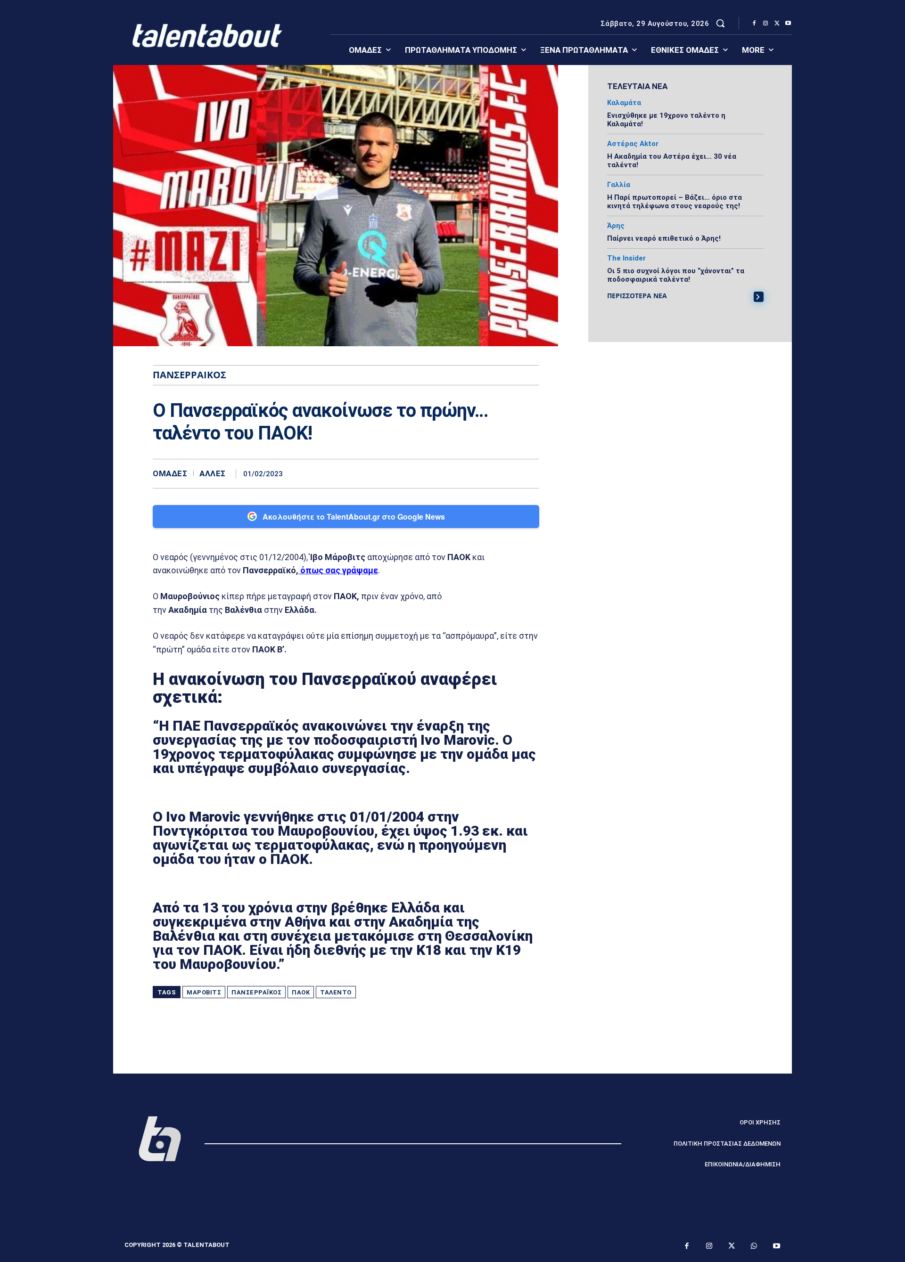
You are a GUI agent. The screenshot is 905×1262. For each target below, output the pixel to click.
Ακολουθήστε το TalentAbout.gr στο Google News (354, 516)
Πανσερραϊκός (256, 992)
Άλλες (212, 474)
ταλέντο (336, 992)
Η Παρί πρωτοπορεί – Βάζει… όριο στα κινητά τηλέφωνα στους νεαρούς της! (674, 201)
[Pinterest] (508, 473)
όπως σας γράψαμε (338, 570)
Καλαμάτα (624, 102)
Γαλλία (618, 184)
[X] (776, 23)
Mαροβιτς (204, 992)
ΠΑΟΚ (301, 992)
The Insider (626, 258)
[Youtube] (788, 23)
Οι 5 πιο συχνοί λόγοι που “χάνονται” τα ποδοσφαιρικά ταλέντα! (675, 275)
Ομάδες (170, 474)
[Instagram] (765, 23)
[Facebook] (754, 23)
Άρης (616, 225)
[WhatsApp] (529, 473)
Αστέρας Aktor (632, 143)
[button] (720, 23)
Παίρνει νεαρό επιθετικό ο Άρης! (664, 238)
